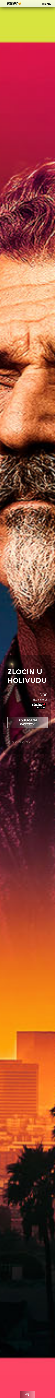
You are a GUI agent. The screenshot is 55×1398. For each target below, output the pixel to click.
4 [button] (20, 742)
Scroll (27, 1394)
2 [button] (13, 742)
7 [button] (30, 742)
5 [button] (23, 742)
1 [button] (9, 742)
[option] (27, 699)
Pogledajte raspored (27, 722)
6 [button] (27, 742)
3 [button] (16, 742)
